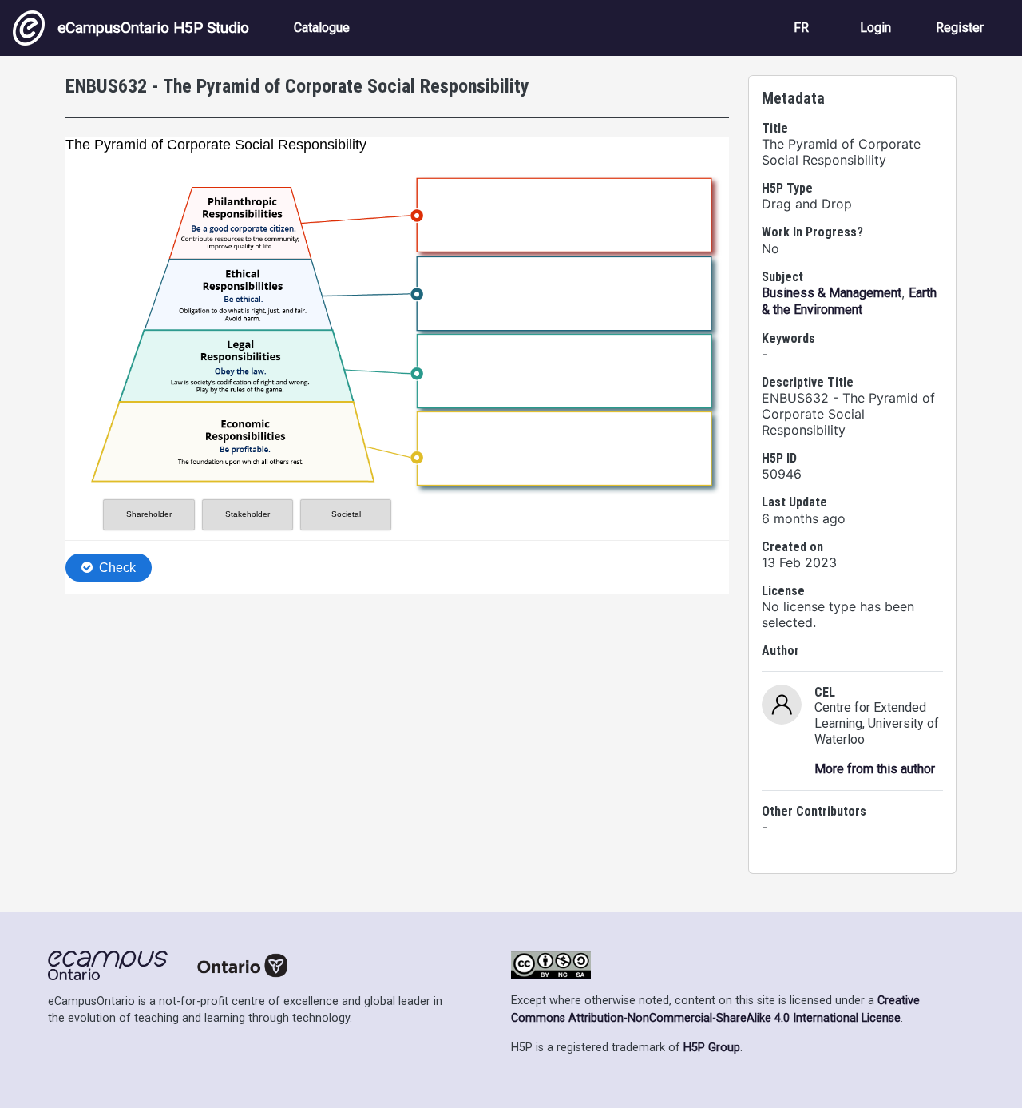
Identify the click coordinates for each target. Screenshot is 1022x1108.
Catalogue (322, 27)
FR (801, 27)
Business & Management (831, 292)
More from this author (874, 768)
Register (960, 27)
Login (875, 27)
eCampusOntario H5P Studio (153, 27)
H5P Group (711, 1047)
